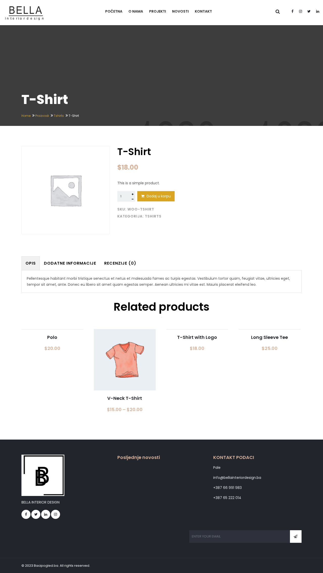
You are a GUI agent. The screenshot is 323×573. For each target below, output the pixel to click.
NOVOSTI (180, 11)
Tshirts (59, 116)
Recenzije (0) (120, 263)
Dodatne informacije (70, 263)
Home (26, 116)
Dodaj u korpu (158, 196)
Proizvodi (42, 116)
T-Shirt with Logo (197, 337)
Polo (52, 337)
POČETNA (113, 11)
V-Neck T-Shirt (124, 398)
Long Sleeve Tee (269, 337)
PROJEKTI (157, 11)
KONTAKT (203, 11)
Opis (30, 263)
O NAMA (135, 11)
